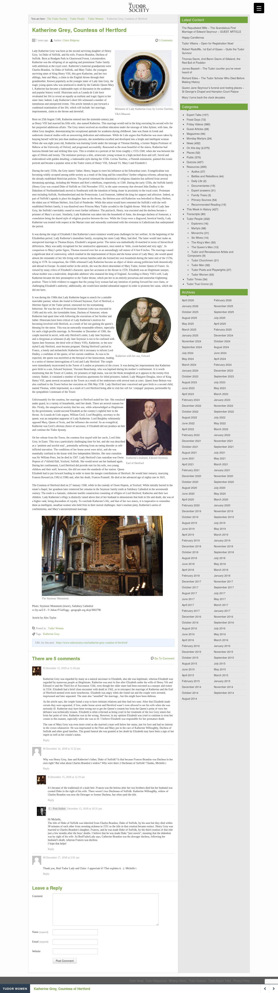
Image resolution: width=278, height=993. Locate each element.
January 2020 (222, 505)
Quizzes (191, 162)
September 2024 (192, 347)
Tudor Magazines (156, 980)
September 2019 (224, 517)
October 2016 (190, 622)
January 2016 (222, 646)
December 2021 (191, 441)
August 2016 (189, 628)
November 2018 (223, 546)
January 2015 (222, 681)
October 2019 (190, 517)
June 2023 (188, 388)
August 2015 (189, 663)
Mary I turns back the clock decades (203, 97)
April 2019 (188, 534)
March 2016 (221, 640)
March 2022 (221, 429)
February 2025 (223, 329)
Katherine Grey (51, 634)
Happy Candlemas (193, 37)
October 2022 (190, 411)
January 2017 (222, 611)
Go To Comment (164, 658)
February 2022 (191, 435)
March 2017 (221, 605)
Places (191, 152)
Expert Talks (194, 115)
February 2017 (191, 611)
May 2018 (220, 564)
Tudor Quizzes (197, 980)
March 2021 (221, 464)
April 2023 (188, 394)
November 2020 (223, 476)
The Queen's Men (202, 247)
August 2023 (189, 382)
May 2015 (220, 669)
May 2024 (188, 359)
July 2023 (219, 382)
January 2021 (222, 470)
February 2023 (191, 400)
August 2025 (189, 318)
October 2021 (190, 446)
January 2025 (190, 335)
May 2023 (220, 388)
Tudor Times (194, 279)
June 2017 (188, 599)
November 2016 (223, 616)
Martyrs (195, 228)
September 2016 (224, 622)
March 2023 (221, 394)
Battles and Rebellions (204, 176)
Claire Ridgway (71, 40)
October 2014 (190, 693)
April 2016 (188, 640)
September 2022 (224, 411)
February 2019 (191, 540)
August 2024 (221, 347)
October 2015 (190, 657)
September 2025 (224, 312)
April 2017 (188, 605)
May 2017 (220, 599)
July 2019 (219, 523)
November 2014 (223, 687)
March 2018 (221, 570)
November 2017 (223, 581)
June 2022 (188, 423)
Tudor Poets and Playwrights (208, 270)
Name (40, 932)
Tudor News (136, 980)
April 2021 (188, 464)
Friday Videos (195, 124)
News (190, 143)
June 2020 (188, 493)
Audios (195, 171)
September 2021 (224, 446)
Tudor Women (95, 18)
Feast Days (193, 119)
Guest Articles (195, 129)
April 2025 (220, 323)
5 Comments (165, 40)
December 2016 (191, 616)
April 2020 (188, 499)
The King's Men (200, 242)
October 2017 (190, 587)
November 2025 (223, 306)
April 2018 (188, 570)
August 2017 (189, 593)
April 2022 (188, 429)
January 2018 (222, 575)
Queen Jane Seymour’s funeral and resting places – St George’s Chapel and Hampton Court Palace (213, 89)
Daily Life (196, 181)
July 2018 (219, 558)
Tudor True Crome (198, 284)
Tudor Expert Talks (219, 980)
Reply (46, 740)
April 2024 (220, 359)
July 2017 (219, 593)
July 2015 (219, 663)
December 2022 (191, 405)
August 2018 (189, 558)
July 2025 (219, 318)
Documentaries (200, 185)
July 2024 (187, 353)
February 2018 (191, 575)
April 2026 (188, 300)
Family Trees (199, 195)
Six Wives (197, 237)
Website (36, 951)
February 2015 (191, 681)
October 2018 (190, 552)
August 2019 (189, 523)
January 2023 (222, 400)
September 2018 (224, 552)
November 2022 (223, 405)
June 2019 (188, 529)
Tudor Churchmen (202, 260)
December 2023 (223, 370)
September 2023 (224, 376)
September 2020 (224, 482)
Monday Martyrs (196, 138)
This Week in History (199, 209)
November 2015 (223, 652)
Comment (37, 896)
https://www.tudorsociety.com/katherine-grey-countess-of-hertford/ (92, 642)
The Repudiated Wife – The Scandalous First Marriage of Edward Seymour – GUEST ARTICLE (211, 29)
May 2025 (188, 323)
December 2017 (191, 581)
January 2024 (190, 370)
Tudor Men (197, 265)
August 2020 (189, 488)
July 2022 (219, 417)
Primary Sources (201, 200)
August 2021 (189, 452)
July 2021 (219, 452)
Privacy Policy (241, 980)
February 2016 (191, 646)
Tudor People (77, 18)
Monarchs (197, 233)
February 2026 (223, 300)
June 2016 (188, 634)
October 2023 (190, 376)
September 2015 (224, 657)
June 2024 (220, 353)
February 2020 (191, 505)
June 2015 (188, 669)
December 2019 (191, 511)
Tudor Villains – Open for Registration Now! (208, 43)
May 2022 (220, 423)
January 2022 (222, 435)
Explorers (197, 223)
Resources (193, 167)
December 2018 (191, 546)
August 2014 (189, 698)
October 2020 (190, 482)
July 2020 (219, 488)
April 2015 (188, 675)
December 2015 (191, 652)
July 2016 (219, 628)
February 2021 (191, 470)
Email (40, 941)
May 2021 (220, 458)
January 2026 (190, 306)
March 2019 (221, 534)
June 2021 (188, 458)
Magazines (193, 134)
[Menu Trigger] (259, 8)
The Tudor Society (57, 18)
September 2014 (224, 693)
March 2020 (221, 499)
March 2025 (189, 329)
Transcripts (193, 214)
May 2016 (220, 634)
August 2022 (189, 417)
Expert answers (200, 190)
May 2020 (220, 493)
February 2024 (223, 364)
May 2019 (220, 529)
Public (190, 157)
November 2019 (223, 511)
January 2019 (222, 540)
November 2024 (191, 341)
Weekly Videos (177, 980)
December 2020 (191, 476)
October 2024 (222, 341)
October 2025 (190, 312)
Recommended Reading (206, 204)
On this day (193, 148)
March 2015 (221, 675)
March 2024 (189, 364)
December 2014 (191, 687)
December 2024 (223, 335)
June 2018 (188, 564)
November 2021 (223, 441)
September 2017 (224, 587)
